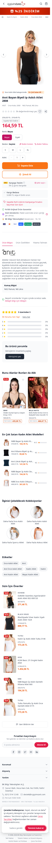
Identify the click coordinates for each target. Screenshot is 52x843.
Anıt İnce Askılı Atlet (13, 569)
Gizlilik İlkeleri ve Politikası (18, 841)
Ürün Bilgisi (7, 242)
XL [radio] (28, 150)
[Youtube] (31, 752)
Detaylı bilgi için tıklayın (15, 301)
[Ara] (41, 3)
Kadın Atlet (31, 569)
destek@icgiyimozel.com (34, 794)
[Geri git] (3, 3)
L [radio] (20, 150)
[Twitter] (25, 752)
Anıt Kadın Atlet (11, 574)
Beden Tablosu (42, 144)
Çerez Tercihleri (36, 841)
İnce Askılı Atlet (11, 563)
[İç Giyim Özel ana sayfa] (16, 4)
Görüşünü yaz (15, 356)
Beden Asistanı (27, 144)
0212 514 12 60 (11, 794)
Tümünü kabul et (36, 828)
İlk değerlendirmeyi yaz (26, 111)
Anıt (4, 106)
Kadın (43, 569)
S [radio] (5, 150)
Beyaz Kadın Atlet (30, 574)
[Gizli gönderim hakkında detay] (47, 214)
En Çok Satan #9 (35, 92)
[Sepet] (46, 3)
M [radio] (13, 150)
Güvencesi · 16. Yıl (23, 219)
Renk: (7, 131)
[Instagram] (19, 752)
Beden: (8, 144)
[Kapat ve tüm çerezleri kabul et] (45, 809)
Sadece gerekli (16, 828)
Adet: (4, 157)
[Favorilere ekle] (40, 111)
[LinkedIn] (36, 752)
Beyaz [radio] (7, 137)
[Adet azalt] (11, 157)
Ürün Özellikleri (23, 242)
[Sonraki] (46, 54)
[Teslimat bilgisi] (24, 183)
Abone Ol (41, 745)
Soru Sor (26, 317)
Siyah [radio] (17, 137)
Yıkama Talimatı (40, 242)
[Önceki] (3, 54)
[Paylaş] (46, 111)
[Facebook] (13, 752)
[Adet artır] (22, 157)
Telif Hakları (10, 838)
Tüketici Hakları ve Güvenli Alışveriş (30, 838)
